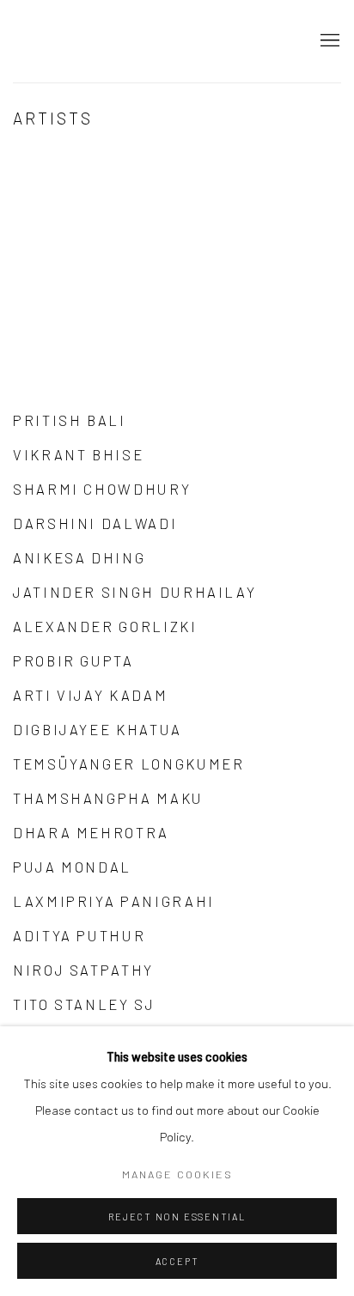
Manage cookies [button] (177, 1174)
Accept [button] (177, 1261)
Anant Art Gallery (107, 41)
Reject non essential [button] (176, 1216)
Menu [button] (328, 41)
